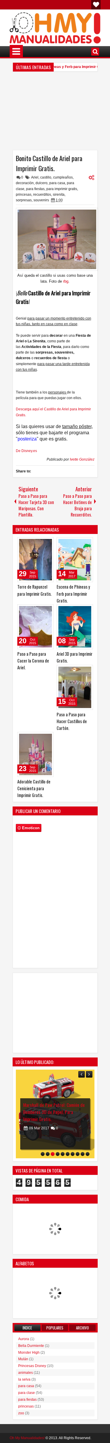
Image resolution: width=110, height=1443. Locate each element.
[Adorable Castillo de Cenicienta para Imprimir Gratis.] (35, 754)
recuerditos (42, 194)
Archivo (82, 1328)
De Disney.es (26, 451)
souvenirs (41, 200)
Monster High (29, 1352)
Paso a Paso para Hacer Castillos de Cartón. (72, 721)
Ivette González (82, 459)
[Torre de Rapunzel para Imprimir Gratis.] (35, 559)
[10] (87, 1154)
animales (25, 1373)
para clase (26, 1393)
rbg (65, 281)
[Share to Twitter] (41, 543)
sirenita (59, 194)
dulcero (41, 183)
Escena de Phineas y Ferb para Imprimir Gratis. (65, 67)
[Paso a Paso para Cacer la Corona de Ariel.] (35, 626)
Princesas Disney (32, 1366)
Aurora (23, 1339)
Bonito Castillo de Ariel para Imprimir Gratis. (49, 163)
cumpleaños (63, 177)
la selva (24, 1379)
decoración (25, 183)
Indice (27, 1328)
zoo (21, 1413)
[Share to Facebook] (34, 543)
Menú (16, 51)
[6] (68, 1154)
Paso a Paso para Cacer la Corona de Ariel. (33, 661)
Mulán (23, 1359)
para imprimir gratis (61, 189)
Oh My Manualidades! (27, 1438)
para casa (57, 183)
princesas (23, 194)
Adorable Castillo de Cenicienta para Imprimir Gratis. (33, 788)
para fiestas (35, 189)
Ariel (34, 177)
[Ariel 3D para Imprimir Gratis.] (74, 626)
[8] (77, 1154)
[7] (73, 1154)
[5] (63, 1154)
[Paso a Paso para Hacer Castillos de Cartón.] (74, 687)
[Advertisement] (55, 113)
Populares (54, 1328)
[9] (82, 1154)
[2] (48, 1154)
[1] (43, 1154)
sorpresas (24, 200)
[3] (53, 1154)
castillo (45, 177)
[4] (58, 1154)
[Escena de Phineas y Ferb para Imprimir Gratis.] (74, 559)
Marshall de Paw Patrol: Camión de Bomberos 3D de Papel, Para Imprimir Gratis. (40, 1112)
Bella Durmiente (31, 1346)
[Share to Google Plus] (47, 543)
